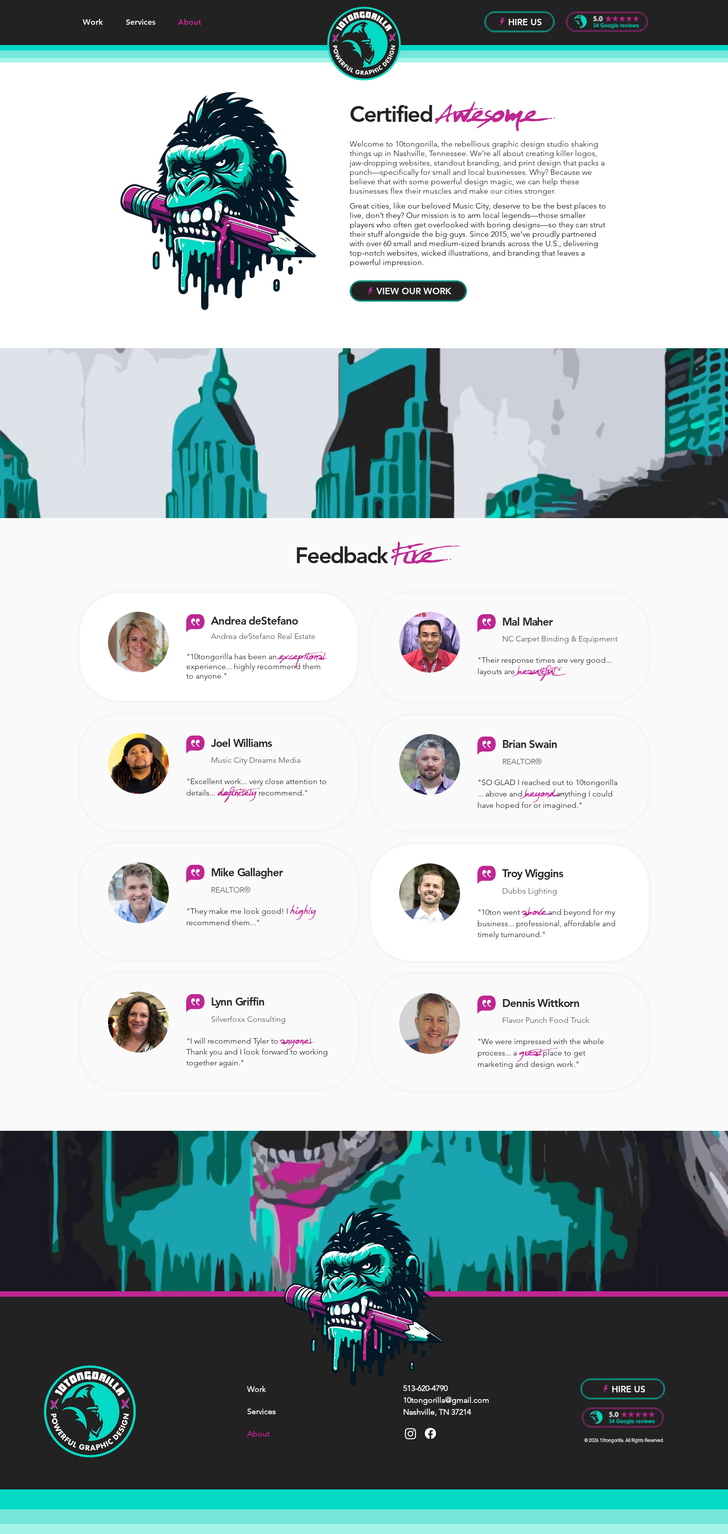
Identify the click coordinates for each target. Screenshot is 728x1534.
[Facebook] (430, 1433)
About (258, 1433)
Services (261, 1411)
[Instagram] (410, 1433)
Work (256, 1389)
